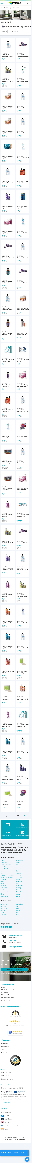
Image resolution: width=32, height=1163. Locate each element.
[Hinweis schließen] (28, 1151)
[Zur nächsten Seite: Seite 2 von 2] (24, 816)
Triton (18, 890)
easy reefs (4, 888)
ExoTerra (3, 890)
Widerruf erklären (6, 1076)
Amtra (3, 860)
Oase (17, 871)
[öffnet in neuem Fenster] (15, 1032)
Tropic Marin (20, 892)
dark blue (3, 914)
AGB (2, 1050)
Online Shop (7, 8)
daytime (3, 879)
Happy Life (19, 860)
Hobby (18, 863)
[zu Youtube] (10, 927)
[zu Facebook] (3, 927)
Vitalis (18, 896)
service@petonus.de (15, 946)
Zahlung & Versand (7, 1079)
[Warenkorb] (28, 3)
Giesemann (4, 896)
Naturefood (19, 869)
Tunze (18, 894)
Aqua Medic (4, 867)
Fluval (2, 894)
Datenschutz (5, 1047)
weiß (17, 912)
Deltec (3, 881)
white (17, 914)
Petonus (18, 873)
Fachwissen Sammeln (16, 935)
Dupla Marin (4, 886)
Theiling (18, 888)
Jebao (18, 867)
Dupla (2, 883)
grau (17, 906)
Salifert (18, 879)
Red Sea (18, 875)
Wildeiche (4, 904)
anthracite (4, 908)
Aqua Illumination (6, 865)
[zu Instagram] (6, 927)
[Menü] (2, 2)
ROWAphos (19, 877)
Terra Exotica (20, 886)
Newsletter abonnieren (14, 969)
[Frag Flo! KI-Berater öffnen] (27, 1159)
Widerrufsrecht (6, 1073)
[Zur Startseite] (15, 2)
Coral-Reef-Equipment (7, 875)
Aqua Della (4, 863)
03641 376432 (13, 940)
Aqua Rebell (4, 869)
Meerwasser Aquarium (11, 26)
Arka (2, 871)
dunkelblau (19, 904)
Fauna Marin (4, 892)
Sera (17, 883)
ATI (2, 873)
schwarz (18, 910)
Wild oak (3, 906)
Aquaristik (15, 8)
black (2, 912)
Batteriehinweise (6, 1053)
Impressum (4, 1044)
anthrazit (3, 910)
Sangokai (19, 881)
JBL (17, 865)
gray (17, 908)
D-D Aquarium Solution (8, 877)
